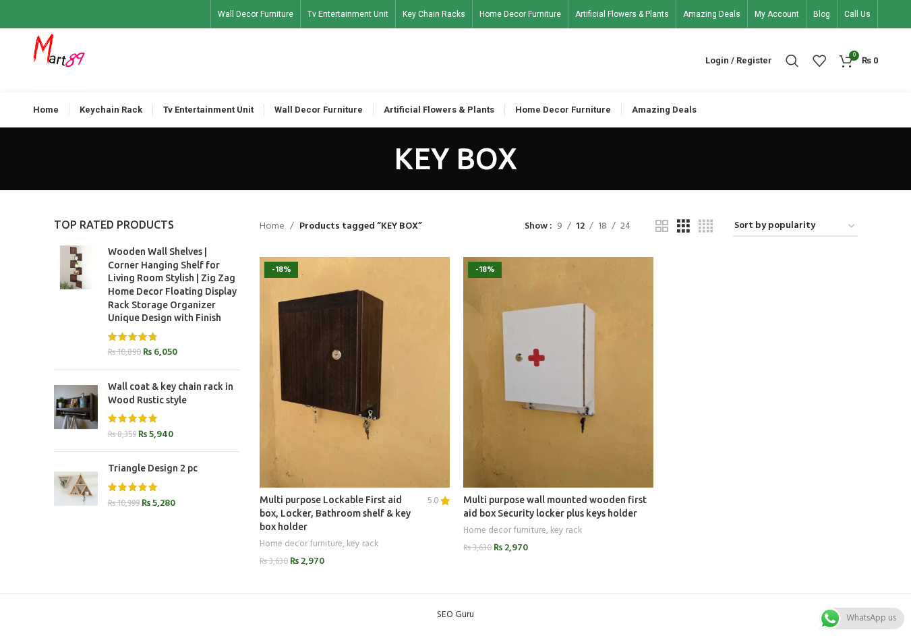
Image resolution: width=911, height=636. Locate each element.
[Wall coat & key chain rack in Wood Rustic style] (76, 410)
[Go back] (377, 158)
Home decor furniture (301, 544)
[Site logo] (59, 60)
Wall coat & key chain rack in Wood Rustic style (170, 393)
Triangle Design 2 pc (153, 468)
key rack (362, 544)
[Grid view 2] (661, 227)
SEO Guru (455, 615)
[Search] (792, 60)
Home (272, 226)
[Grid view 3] (683, 227)
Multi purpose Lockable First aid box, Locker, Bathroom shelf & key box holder (335, 512)
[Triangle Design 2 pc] (76, 488)
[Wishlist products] (819, 60)
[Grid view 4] (706, 227)
